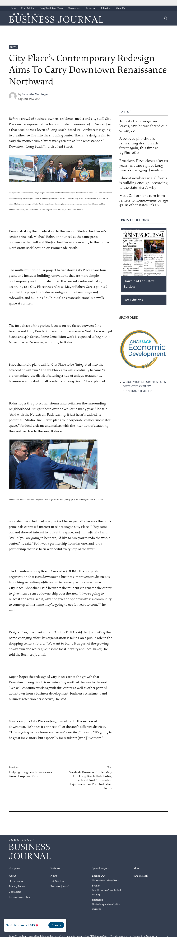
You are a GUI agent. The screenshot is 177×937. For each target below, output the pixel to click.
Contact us (15, 891)
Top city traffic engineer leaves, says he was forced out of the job (143, 126)
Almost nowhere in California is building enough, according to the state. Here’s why (143, 183)
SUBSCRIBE (140, 875)
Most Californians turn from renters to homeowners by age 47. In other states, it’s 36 (143, 200)
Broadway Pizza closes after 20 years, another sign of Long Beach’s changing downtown (143, 165)
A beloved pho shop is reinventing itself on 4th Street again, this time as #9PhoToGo (138, 145)
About (12, 875)
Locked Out (105, 878)
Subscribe (105, 8)
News (13, 46)
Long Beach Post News (51, 8)
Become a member (19, 897)
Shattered (106, 904)
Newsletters (74, 8)
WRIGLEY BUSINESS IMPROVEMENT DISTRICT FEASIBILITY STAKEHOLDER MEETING (145, 386)
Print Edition (28, 8)
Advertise (90, 8)
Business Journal (59, 886)
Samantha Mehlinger (35, 94)
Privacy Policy (17, 886)
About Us (120, 8)
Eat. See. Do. (57, 881)
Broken (106, 890)
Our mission (16, 881)
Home (13, 8)
